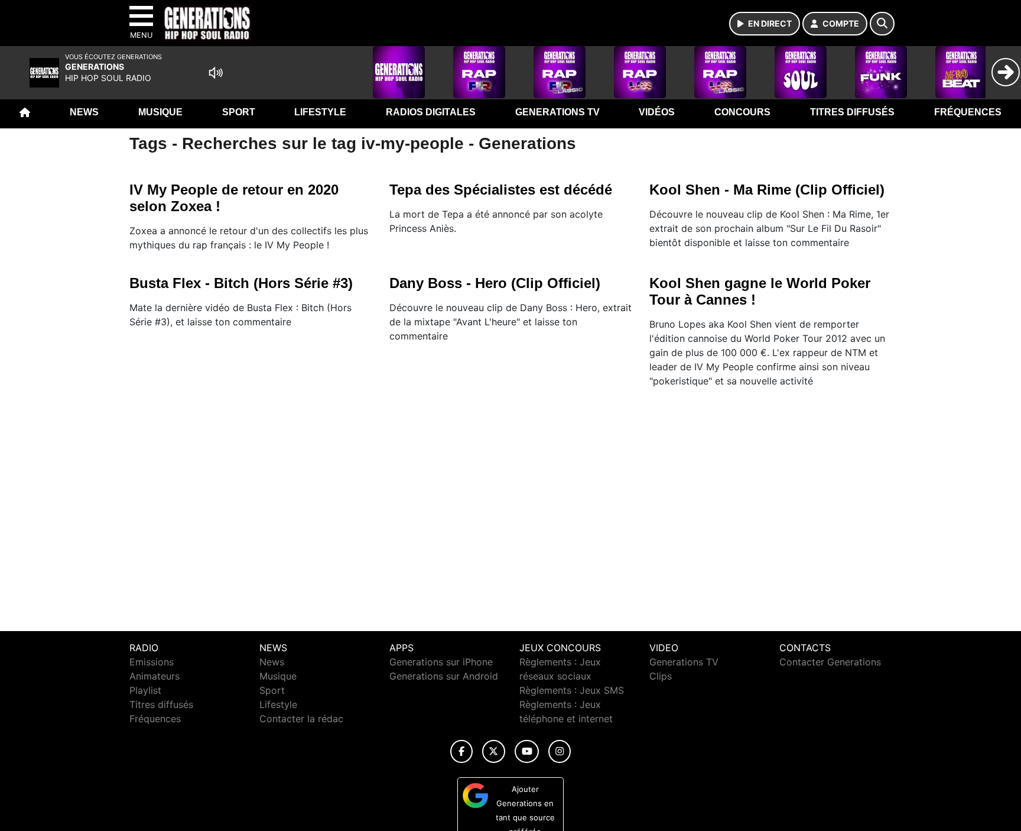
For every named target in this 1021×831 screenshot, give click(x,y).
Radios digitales (431, 112)
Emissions (151, 662)
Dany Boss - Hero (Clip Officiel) (494, 283)
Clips (660, 676)
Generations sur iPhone (441, 662)
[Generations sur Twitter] (493, 751)
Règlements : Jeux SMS (571, 690)
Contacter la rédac (301, 719)
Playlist (145, 690)
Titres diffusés (852, 112)
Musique (160, 112)
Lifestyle (320, 112)
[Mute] (216, 73)
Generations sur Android (443, 676)
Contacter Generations (830, 662)
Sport (238, 112)
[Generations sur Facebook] (461, 751)
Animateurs (154, 676)
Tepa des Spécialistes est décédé (500, 190)
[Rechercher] (882, 23)
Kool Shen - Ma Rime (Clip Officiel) (767, 190)
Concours (742, 112)
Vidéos (657, 112)
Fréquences (968, 112)
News (84, 112)
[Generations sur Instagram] (559, 751)
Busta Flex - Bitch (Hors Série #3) (241, 283)
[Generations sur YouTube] (527, 751)
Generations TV (557, 112)
